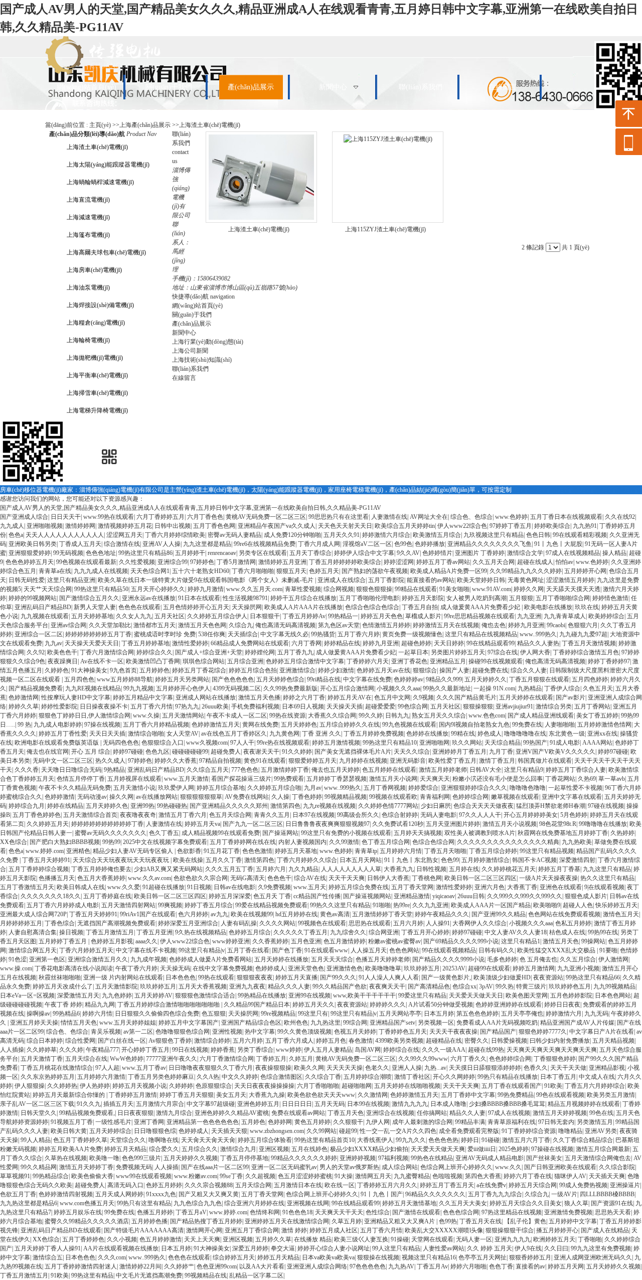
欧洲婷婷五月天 (554, 1239)
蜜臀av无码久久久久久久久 (110, 832)
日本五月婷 (439, 1013)
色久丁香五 (164, 832)
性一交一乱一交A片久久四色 (398, 1130)
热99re (401, 905)
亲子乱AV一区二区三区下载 (37, 1103)
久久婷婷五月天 (48, 823)
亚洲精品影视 (607, 1067)
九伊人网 (378, 1121)
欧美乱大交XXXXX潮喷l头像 (444, 1230)
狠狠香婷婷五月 (530, 1257)
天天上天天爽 (202, 1239)
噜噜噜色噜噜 (528, 787)
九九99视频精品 (614, 986)
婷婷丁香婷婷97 (609, 661)
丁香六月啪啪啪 (253, 571)
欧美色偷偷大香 (92, 1176)
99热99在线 (603, 932)
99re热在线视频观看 (283, 742)
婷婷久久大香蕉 (175, 760)
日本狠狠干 (265, 616)
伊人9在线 (528, 1248)
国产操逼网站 (280, 832)
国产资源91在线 (612, 1203)
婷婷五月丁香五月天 (447, 1185)
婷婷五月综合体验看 (265, 1140)
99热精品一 (343, 616)
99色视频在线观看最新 (86, 561)
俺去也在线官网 (48, 751)
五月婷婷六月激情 (101, 1076)
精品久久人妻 (467, 1112)
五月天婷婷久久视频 (191, 1158)
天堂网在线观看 (432, 1239)
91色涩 (18, 959)
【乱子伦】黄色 (525, 1221)
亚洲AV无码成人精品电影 (489, 1158)
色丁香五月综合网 (386, 841)
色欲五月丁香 (18, 1194)
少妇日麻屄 (436, 805)
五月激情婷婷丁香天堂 (382, 914)
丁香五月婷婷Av (304, 616)
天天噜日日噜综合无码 (71, 769)
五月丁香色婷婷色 (37, 814)
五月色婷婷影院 (571, 995)
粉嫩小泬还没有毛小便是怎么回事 (497, 778)
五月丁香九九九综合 (495, 1194)
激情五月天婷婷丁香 (86, 1167)
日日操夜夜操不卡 (104, 706)
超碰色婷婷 (416, 643)
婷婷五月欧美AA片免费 (70, 1149)
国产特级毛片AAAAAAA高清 (144, 1230)
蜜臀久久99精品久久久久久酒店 (87, 1221)
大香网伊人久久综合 (479, 923)
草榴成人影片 (423, 616)
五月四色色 (79, 679)
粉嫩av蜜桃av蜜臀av (394, 941)
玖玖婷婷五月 (422, 968)
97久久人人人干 (480, 814)
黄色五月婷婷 (312, 1121)
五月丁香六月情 (151, 706)
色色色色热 (443, 1140)
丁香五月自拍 (420, 607)
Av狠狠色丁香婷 (170, 1040)
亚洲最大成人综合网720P (33, 914)
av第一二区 (138, 1031)
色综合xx (464, 986)
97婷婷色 (202, 561)
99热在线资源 (287, 715)
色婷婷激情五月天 (216, 724)
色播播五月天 (57, 878)
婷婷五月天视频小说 (139, 1085)
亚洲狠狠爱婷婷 (30, 552)
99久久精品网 (39, 1167)
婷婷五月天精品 (125, 1149)
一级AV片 (564, 1194)
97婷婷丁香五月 (511, 525)
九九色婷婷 (117, 995)
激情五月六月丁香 (526, 1140)
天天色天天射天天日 (345, 525)
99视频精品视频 (346, 796)
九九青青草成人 (565, 616)
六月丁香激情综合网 (227, 1058)
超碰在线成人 (535, 561)
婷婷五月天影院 (423, 598)
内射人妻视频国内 (302, 841)
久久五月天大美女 (463, 1203)
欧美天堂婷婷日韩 (481, 580)
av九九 (219, 914)
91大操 (344, 1176)
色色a (16, 534)
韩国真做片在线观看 (545, 760)
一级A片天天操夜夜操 (548, 878)
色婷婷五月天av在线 (383, 670)
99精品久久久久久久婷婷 (304, 1158)
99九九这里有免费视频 (601, 1248)
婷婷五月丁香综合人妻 (576, 769)
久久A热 (208, 1076)
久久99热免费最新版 (290, 688)
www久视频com (207, 742)
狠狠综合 (425, 670)
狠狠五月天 (291, 571)
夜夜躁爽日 (63, 661)
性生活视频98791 (245, 598)
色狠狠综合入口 (162, 742)
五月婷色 (253, 1121)
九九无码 (596, 1013)
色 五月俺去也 (538, 959)
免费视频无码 (134, 1167)
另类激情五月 (595, 1121)
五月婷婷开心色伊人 (183, 688)
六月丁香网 (306, 643)
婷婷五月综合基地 (221, 787)
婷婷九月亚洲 (526, 625)
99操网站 (593, 941)
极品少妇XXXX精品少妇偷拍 (369, 1149)
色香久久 (536, 1067)
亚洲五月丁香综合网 (252, 1230)
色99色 (403, 543)
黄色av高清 (335, 914)
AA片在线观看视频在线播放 (120, 1248)
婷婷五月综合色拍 (253, 670)
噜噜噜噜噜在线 (525, 733)
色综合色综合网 (433, 841)
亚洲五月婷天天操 (34, 1022)
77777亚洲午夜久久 (171, 1058)
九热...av (435, 1067)
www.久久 (508, 1167)
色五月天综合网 (230, 814)
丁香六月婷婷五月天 (86, 950)
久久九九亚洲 (430, 905)
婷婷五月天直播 (296, 977)
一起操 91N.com (494, 688)
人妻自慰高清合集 (33, 932)
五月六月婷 (408, 923)
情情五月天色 (79, 1022)
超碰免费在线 (490, 670)
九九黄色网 (284, 733)
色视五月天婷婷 (355, 1031)
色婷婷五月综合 (250, 932)
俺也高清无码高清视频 (285, 625)
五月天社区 (169, 616)
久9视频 (423, 697)
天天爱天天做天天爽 (438, 1149)
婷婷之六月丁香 (304, 697)
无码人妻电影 (438, 814)
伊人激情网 (613, 959)
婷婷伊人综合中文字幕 (364, 552)
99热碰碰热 (172, 805)
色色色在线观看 (139, 607)
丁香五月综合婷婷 (493, 851)
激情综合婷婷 (212, 1040)
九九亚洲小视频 (578, 968)
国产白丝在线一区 (122, 1040)
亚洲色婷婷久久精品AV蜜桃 (232, 1112)
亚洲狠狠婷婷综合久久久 (474, 787)
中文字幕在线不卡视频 (146, 950)
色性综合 (378, 1212)
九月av (313, 787)
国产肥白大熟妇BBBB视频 (65, 841)
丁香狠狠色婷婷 (555, 1058)
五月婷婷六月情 (401, 851)
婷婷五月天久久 (313, 1004)
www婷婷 (288, 1049)
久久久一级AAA (443, 1049)
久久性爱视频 (137, 561)
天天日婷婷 (449, 643)
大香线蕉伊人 (375, 1140)
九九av (53, 643)
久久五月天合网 (493, 561)
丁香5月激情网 (236, 561)
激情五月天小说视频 (510, 823)
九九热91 (585, 525)
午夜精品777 (102, 1049)
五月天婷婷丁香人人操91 (48, 1248)
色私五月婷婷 (573, 923)
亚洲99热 (142, 805)
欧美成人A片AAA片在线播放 (303, 607)
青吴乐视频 (106, 1031)
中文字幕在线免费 (367, 679)
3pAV (486, 986)
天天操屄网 (247, 607)
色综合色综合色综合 (372, 607)
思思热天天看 (613, 1212)
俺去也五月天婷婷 (335, 769)
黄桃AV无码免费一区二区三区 (266, 516)
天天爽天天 (435, 778)
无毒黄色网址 (526, 580)
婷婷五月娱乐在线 (78, 1212)
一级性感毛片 (113, 1121)
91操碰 (400, 1239)
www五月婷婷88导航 (124, 679)
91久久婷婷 (297, 751)
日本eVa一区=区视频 (27, 995)
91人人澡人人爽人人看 (389, 977)
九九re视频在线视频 (329, 805)
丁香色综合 (60, 923)
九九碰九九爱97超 (583, 634)
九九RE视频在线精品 (93, 688)
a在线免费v (491, 1185)
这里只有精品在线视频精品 (481, 634)
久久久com (112, 1257)
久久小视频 (122, 1239)
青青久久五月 (272, 814)
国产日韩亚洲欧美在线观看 (560, 1167)
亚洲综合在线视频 (390, 1112)
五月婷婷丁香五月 (63, 941)
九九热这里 (325, 1022)
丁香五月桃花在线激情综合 (57, 1067)
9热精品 (114, 769)
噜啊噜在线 (163, 1140)
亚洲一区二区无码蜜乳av (284, 1167)
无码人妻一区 (474, 1239)
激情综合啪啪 (146, 733)
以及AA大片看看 (261, 1266)
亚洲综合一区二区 (39, 634)
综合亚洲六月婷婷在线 (254, 1203)
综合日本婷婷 (45, 1040)
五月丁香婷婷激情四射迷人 (81, 1266)
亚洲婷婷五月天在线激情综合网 (287, 1221)
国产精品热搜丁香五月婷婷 (206, 1221)
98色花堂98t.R (557, 823)
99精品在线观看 (416, 589)
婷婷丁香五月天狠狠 (186, 1094)
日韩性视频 (431, 869)
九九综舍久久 (348, 932)
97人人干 (242, 742)
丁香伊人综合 (562, 688)
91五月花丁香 (222, 851)
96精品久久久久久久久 (435, 1194)
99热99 (111, 841)
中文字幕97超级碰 (211, 1103)
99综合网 (355, 1022)
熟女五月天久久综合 (439, 715)
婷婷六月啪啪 (468, 1266)
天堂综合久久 (128, 1140)
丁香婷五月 (271, 1058)
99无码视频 (68, 552)
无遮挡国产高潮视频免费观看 (116, 923)
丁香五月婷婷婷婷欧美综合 (345, 561)
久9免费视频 (274, 887)
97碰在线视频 (606, 805)
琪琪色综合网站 (204, 661)
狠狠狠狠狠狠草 (201, 796)
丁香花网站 (560, 778)
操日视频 (71, 932)
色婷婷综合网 (470, 796)
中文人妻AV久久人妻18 (516, 932)
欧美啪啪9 (546, 905)
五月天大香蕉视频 (203, 986)
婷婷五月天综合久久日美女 (526, 1203)
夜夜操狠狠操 (273, 1067)
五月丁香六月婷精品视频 (156, 724)
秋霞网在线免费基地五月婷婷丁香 (563, 832)
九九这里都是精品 (207, 543)
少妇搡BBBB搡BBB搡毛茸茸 (507, 1103)
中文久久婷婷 (240, 1076)
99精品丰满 (470, 1121)
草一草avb (611, 778)
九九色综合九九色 (198, 1203)
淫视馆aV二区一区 (367, 543)
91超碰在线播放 (163, 887)
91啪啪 (382, 905)
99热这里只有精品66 (593, 977)
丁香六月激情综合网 (107, 652)
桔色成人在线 (567, 932)
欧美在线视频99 (252, 914)
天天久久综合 (412, 751)
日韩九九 (397, 715)
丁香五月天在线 (480, 1221)
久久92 (36, 652)
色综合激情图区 (281, 1076)
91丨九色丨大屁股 (558, 543)
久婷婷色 (57, 670)
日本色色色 (181, 977)
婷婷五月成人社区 (333, 1230)
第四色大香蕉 (483, 1176)
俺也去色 (494, 625)
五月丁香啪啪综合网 (563, 598)
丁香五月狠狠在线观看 (539, 679)
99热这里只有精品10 (390, 742)
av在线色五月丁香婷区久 (234, 733)
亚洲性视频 (227, 1031)
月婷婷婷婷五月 (21, 923)
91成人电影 (565, 742)
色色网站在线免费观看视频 (564, 914)
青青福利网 (435, 796)
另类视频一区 (436, 1022)
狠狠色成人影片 (586, 896)
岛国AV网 (368, 1049)
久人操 (280, 796)
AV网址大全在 (429, 516)
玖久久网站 (467, 742)
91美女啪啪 (454, 589)
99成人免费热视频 (583, 1185)
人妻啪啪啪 (560, 724)
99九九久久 (411, 1140)
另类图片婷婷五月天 (458, 652)
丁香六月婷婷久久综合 (307, 860)
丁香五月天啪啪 (445, 851)
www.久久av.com (149, 878)
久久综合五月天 (208, 769)
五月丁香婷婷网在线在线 (243, 841)
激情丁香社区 (412, 1076)
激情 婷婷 (294, 1230)
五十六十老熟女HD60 (200, 571)
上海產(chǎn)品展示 (145, 124)
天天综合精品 (503, 742)
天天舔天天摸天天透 (573, 589)
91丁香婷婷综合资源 (529, 1130)
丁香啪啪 (590, 1239)
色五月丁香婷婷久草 (80, 1140)
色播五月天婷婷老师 (383, 959)
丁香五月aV (191, 1212)
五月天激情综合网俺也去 (598, 1158)
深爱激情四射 (577, 860)
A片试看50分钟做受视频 (440, 1004)
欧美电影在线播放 (548, 607)
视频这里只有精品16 (429, 1257)
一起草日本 (413, 652)
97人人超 (107, 1067)
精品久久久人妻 (289, 986)
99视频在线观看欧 (393, 796)
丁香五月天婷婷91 (46, 860)
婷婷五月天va (202, 823)
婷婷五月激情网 (534, 968)
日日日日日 (297, 1103)
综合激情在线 (122, 543)
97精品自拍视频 (220, 760)
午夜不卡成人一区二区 (237, 715)
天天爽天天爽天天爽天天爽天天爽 (552, 1049)
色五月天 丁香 (272, 896)
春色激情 (361, 1040)
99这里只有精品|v (202, 950)
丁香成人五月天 (80, 543)
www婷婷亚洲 (231, 941)
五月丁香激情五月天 (27, 887)
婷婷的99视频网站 (33, 598)
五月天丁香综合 (310, 552)
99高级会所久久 (358, 814)
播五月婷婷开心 (557, 1230)
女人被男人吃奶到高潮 (476, 598)
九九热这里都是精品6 (28, 1203)
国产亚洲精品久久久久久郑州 (229, 805)
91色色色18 (297, 1212)
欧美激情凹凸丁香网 (153, 661)
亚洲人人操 (407, 1067)
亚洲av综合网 (68, 625)
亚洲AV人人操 (161, 543)
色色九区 (157, 751)
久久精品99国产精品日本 (257, 1004)
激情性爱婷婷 (190, 643)
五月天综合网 (253, 1185)
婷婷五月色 (331, 1040)
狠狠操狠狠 (478, 706)
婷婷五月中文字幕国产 (188, 1022)
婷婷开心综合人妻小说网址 (333, 1248)
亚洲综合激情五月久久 (98, 959)
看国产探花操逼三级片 (241, 778)
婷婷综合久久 (154, 652)
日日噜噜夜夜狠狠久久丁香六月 (211, 1067)
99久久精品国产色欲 (339, 986)
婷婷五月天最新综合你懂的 (69, 1094)
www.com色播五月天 (87, 1203)
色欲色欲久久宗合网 (201, 878)
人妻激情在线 (389, 516)
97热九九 (187, 706)
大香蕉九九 (399, 869)
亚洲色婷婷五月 (258, 1103)
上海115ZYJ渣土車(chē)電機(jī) (385, 229)
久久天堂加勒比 (110, 625)
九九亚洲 (529, 616)
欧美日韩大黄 (69, 1130)
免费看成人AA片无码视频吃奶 (497, 1022)
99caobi (556, 625)
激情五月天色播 (259, 697)
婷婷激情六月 (564, 1013)
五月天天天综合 (332, 959)
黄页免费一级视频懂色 (412, 634)
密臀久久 (476, 1040)
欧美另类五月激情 (611, 1094)
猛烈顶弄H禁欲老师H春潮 (550, 805)
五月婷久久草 (273, 1239)
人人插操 (12, 1049)
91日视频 (199, 887)
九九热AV (401, 1266)
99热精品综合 (51, 1176)
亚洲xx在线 (602, 733)
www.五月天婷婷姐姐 (127, 1022)
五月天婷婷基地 (92, 616)
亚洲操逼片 (625, 1185)
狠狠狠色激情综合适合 (205, 995)
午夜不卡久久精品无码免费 (75, 787)
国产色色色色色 (233, 679)
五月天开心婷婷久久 (158, 589)
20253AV (453, 968)
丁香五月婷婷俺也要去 (101, 869)
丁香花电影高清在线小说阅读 (74, 968)
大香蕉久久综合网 (332, 715)
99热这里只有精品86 (145, 552)
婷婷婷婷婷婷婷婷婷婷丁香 (107, 823)
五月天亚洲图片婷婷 (453, 823)
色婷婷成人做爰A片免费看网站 (210, 959)
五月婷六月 (271, 869)
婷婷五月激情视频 (336, 742)
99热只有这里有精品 (144, 1203)
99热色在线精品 (432, 1158)
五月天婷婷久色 (107, 805)
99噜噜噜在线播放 (603, 823)
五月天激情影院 (116, 986)
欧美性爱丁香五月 (452, 760)
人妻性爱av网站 (443, 1248)
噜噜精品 (570, 1130)
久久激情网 (373, 1094)
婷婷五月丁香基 (559, 869)
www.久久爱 (123, 887)
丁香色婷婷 (307, 796)
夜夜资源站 (548, 977)
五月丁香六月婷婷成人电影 (63, 905)
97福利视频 (393, 1158)
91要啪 (608, 950)
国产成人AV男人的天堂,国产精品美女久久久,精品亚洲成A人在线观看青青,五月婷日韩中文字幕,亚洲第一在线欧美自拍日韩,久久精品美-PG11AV (190, 507)
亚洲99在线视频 (309, 995)
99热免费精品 (516, 1094)
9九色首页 (123, 670)
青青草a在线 (55, 571)
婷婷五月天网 (566, 1266)
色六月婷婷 (193, 914)
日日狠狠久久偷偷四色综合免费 (157, 1013)
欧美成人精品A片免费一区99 (448, 571)
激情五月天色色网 (202, 625)
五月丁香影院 (386, 580)
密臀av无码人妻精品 (234, 534)
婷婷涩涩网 (399, 561)
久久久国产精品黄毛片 (466, 697)
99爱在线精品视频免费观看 (271, 905)
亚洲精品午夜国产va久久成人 (276, 525)
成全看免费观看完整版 (469, 1130)
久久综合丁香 (323, 1076)
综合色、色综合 (471, 516)
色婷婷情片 (437, 552)
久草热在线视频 (66, 1158)
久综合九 (241, 625)
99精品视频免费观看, (87, 1112)
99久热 (505, 986)
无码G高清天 (247, 878)
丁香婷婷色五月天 (403, 1031)
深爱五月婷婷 (250, 1248)
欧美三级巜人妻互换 (361, 1239)
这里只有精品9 (523, 769)
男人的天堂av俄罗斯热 (349, 1167)
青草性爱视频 (303, 589)
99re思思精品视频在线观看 (479, 616)
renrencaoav (222, 552)
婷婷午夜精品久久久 (442, 914)
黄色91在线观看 (265, 760)
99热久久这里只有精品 (340, 905)
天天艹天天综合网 (48, 589)
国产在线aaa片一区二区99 (215, 1167)
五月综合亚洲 (245, 661)
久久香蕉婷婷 (270, 941)
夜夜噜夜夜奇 (138, 814)
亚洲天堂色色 (306, 968)
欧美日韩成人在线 (81, 887)
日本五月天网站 (361, 860)
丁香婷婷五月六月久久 (387, 1185)
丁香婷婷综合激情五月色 (586, 652)
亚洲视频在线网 (308, 1203)
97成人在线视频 (509, 1112)
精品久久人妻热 (538, 643)
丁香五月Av (432, 1266)
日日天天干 (66, 516)
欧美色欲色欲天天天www (321, 1094)
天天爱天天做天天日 (476, 995)
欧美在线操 (188, 860)
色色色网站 (404, 950)
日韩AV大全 (485, 769)
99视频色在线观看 (322, 923)
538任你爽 (211, 634)
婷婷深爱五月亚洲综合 (188, 923)
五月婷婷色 (154, 670)
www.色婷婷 (511, 516)
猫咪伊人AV (570, 1176)
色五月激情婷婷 (345, 941)
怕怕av (564, 561)
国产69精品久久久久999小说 (461, 941)
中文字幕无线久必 (284, 634)
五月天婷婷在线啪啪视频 (407, 1085)
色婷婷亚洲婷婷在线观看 (508, 1004)
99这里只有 (313, 1013)
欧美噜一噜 (104, 1158)
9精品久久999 (444, 679)
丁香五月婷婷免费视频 (374, 733)
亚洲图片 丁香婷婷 (480, 552)
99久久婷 (371, 715)
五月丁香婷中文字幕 (468, 1094)
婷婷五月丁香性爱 (63, 733)
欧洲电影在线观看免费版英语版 (57, 742)
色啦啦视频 (447, 1176)
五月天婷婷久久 (485, 679)
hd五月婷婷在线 (296, 914)
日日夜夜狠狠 (135, 1112)
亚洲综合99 (172, 561)
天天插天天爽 (607, 1176)
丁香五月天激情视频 (589, 643)
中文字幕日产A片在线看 (601, 1031)
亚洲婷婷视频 (358, 1158)
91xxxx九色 (161, 1194)
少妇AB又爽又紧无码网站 (168, 869)
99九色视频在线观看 (409, 724)
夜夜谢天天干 (261, 751)
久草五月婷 (347, 1221)
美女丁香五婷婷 (597, 715)
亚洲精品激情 (412, 896)
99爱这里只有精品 (422, 995)
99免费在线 (527, 724)
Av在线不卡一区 (101, 661)
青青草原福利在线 (512, 1121)
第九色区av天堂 (339, 625)
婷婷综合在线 (401, 1049)
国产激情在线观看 (416, 1212)
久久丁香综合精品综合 (583, 1140)
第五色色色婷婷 (477, 1013)
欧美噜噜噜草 (383, 968)
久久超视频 (260, 1176)
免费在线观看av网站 (298, 1112)
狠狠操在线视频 (378, 1257)
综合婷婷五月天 (234, 1257)
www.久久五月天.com (254, 589)
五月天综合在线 (86, 1058)
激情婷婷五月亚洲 (282, 561)
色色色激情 (257, 851)
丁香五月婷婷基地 (145, 643)
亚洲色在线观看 (561, 887)
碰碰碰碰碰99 (190, 751)
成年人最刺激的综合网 (422, 1121)
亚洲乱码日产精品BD (43, 607)
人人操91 (438, 923)
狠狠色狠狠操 (374, 589)
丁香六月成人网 (319, 543)
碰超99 (348, 1130)
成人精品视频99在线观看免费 (221, 832)
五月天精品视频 (613, 1040)
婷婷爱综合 (423, 787)
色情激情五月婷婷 (386, 625)
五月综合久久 (200, 1149)
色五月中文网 (392, 697)
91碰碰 (491, 1140)
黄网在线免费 (260, 724)
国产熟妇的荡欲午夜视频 (375, 571)
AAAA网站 (597, 742)
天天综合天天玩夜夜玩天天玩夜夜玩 (122, 860)
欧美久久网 (309, 1067)
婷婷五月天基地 (296, 851)
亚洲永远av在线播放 (149, 598)
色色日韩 (538, 534)
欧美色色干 (62, 652)
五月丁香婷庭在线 (107, 896)
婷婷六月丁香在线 (528, 1176)
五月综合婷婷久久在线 (349, 724)
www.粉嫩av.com (195, 1176)
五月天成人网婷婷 (119, 1194)
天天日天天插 (107, 733)
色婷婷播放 (430, 543)
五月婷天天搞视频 (418, 832)
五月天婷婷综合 (110, 1130)
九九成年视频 (148, 959)
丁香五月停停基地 (244, 1158)
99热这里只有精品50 (101, 589)
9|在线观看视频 (604, 887)
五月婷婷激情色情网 (604, 724)
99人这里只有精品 (396, 1248)
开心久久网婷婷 (454, 1076)
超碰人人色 (578, 905)
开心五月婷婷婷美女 (531, 814)
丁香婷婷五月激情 (133, 1094)
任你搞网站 (432, 1112)
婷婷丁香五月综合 (209, 905)
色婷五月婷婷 (164, 1185)
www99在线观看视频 (144, 1176)
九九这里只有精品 (607, 869)
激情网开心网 (204, 1230)
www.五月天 (309, 887)
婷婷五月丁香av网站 (443, 561)
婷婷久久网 (529, 589)
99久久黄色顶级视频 (304, 1031)
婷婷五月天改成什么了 (63, 986)
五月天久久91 (342, 534)
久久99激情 (344, 841)
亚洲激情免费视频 (568, 1212)
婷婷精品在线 (342, 643)
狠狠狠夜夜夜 (255, 977)
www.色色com (486, 715)
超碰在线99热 (486, 1049)
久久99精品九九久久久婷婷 (526, 571)
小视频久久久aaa (398, 688)
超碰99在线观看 (489, 968)
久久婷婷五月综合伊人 (217, 616)
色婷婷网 (280, 1121)
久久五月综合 (578, 959)
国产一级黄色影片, (446, 977)
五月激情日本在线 (298, 1185)
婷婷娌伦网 (260, 652)
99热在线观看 (216, 977)
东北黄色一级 (567, 733)
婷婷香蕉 (223, 1049)
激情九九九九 (410, 1103)
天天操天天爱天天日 (92, 643)
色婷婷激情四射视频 (66, 1194)
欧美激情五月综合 (437, 534)
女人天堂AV (183, 733)
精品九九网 (100, 1004)
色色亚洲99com (217, 1266)
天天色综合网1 (150, 571)
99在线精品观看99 (490, 643)
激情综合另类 (554, 706)
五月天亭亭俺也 (522, 1013)
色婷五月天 (324, 571)
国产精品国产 (498, 1031)
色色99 (450, 860)
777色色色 (244, 769)
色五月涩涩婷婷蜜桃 (305, 1176)
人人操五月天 (369, 950)
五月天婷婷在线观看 (526, 697)
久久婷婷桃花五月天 (509, 869)
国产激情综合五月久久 (89, 598)
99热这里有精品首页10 (324, 1140)
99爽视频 (170, 905)
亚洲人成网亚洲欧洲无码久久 (593, 1257)
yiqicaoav (443, 896)
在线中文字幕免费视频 (223, 968)
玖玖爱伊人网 (176, 787)
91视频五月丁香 (72, 1121)
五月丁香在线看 (248, 950)
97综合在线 (503, 652)
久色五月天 (598, 688)
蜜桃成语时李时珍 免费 (165, 634)
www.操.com (16, 968)
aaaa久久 (146, 941)
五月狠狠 (521, 598)
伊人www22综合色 (462, 525)
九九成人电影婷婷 (58, 724)
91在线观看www (326, 950)
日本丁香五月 (558, 1076)
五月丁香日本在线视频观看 (566, 516)
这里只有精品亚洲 (71, 580)
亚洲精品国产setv (392, 1022)
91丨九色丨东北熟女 (411, 860)
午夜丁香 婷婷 (63, 1004)
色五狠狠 (214, 1013)
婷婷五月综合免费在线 (359, 887)
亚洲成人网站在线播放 (206, 697)
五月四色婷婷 (590, 679)
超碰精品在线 (444, 1040)
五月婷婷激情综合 (485, 860)
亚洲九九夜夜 (247, 986)
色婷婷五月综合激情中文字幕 (305, 661)
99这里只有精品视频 (547, 851)
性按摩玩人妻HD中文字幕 (75, 697)
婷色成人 (489, 733)
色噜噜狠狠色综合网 (182, 1031)
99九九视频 (138, 688)
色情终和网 (265, 1212)
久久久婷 (71, 1049)
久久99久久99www (423, 1058)
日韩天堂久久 (39, 1112)
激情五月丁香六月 (182, 814)
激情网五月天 (373, 1176)
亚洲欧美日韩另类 (33, 543)
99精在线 (463, 733)
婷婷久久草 (24, 706)
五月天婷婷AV (153, 995)
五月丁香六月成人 (289, 1040)
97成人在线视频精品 (573, 552)
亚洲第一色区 (47, 959)
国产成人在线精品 (605, 1230)
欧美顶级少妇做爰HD (502, 977)
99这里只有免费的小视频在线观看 (346, 832)
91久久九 (89, 1103)
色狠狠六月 (583, 625)
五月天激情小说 (134, 787)
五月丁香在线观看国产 (512, 1085)
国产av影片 (570, 697)
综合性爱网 (80, 1040)
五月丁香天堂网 (412, 887)
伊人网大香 (535, 652)
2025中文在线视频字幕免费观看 (165, 841)
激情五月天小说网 (393, 778)
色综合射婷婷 (400, 814)
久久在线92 (620, 516)
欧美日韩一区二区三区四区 (480, 878)
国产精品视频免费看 (36, 688)
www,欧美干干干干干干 (364, 995)
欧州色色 (296, 1022)
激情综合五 (48, 1257)
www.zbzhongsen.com (277, 1130)
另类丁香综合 (255, 1049)
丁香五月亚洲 (154, 932)
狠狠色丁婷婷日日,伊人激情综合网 (84, 715)
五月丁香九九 (295, 652)
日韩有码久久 (496, 950)
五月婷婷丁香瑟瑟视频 (336, 778)
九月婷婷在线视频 (363, 760)
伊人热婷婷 (95, 1085)
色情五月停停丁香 (81, 778)
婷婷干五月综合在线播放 (303, 598)
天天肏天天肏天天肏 (208, 1140)
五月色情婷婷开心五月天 (196, 607)
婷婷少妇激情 (336, 670)
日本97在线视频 (313, 814)
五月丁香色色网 (214, 525)
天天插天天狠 (229, 1130)
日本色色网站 (613, 995)
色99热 (448, 1221)
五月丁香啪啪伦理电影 (369, 598)
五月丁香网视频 (385, 787)
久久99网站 (321, 1130)
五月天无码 (329, 1103)
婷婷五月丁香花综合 (199, 670)
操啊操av (38, 1013)
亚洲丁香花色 (409, 661)
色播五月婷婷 (155, 1212)
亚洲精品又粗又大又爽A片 (400, 1221)
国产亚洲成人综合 (24, 516)
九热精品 (530, 688)
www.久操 (146, 715)
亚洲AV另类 (601, 1130)
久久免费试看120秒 (397, 823)
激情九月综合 (174, 1112)
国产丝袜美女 (544, 1158)
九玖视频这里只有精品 (493, 534)
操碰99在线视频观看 (495, 661)
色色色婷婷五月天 (30, 561)
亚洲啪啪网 (434, 742)
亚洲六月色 (489, 887)
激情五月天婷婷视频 (560, 1112)
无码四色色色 (121, 742)
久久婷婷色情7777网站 (388, 805)
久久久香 (27, 769)
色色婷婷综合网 (510, 1058)
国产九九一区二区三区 (253, 823)
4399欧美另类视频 (399, 1040)
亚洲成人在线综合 (341, 580)
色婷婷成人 (270, 968)
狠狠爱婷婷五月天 (312, 760)
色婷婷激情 (60, 796)
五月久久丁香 (224, 860)
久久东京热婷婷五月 (48, 1076)
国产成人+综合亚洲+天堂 (208, 652)
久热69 (587, 778)
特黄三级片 (531, 986)
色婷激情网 (24, 697)
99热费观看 (289, 778)
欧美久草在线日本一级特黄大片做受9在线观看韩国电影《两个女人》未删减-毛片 (206, 580)
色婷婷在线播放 (427, 733)
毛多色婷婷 (502, 959)
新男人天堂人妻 (95, 607)
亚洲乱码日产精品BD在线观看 (61, 1230)
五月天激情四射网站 (128, 905)
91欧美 (553, 1085)
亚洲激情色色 (345, 968)
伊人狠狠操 (30, 1085)
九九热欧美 (577, 841)
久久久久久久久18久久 (51, 896)
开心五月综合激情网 (347, 688)
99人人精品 (36, 1140)
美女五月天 (231, 1094)
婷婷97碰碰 (128, 751)
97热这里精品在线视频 (512, 1212)
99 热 (24, 724)
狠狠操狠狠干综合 (510, 1230)
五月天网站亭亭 (400, 1013)
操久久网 (121, 796)
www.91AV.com (491, 589)
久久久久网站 (277, 923)
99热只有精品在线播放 (507, 1076)
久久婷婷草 (42, 1049)
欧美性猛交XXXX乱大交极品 (557, 950)
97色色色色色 (368, 1266)
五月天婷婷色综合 (280, 679)
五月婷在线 (464, 869)
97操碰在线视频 (552, 1149)
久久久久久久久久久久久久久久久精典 (508, 841)
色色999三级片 (141, 1158)
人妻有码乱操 (239, 923)
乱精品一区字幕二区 (256, 1275)
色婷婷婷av (408, 679)
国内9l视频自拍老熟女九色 (474, 724)
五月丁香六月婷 (359, 634)
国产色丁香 (287, 950)
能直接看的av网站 (430, 580)
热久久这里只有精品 (607, 878)
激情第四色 (285, 805)
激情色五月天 (621, 914)
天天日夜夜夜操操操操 (264, 1085)
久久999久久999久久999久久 (524, 896)
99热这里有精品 (92, 1275)
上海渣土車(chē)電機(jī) (209, 124)
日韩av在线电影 (234, 887)
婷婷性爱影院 (59, 706)
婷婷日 (470, 1140)
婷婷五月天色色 (382, 616)
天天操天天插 (345, 706)
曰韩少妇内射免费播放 (560, 1040)
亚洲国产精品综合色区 (251, 1022)
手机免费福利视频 (255, 706)
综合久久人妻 (529, 670)
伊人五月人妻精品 (328, 1049)
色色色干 (279, 878)
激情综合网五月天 (33, 950)
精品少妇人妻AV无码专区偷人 (134, 851)
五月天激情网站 (183, 715)
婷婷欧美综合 (552, 525)
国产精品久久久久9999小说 (448, 959)
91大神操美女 (89, 670)
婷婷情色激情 (610, 598)
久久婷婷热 (62, 1085)
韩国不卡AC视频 (534, 860)
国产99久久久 (338, 977)
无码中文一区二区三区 (63, 760)
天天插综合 (243, 634)
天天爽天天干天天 (339, 1212)
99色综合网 (413, 706)
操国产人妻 (454, 670)
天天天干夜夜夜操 (453, 1031)
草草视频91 (15, 1176)
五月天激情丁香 (42, 1058)
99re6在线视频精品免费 (264, 543)
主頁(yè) (100, 124)
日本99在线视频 (368, 1103)
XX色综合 (13, 841)
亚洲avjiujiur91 (514, 706)
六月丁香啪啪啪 (318, 1085)
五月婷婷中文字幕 (573, 1221)
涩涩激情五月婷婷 (570, 580)
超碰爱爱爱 (380, 706)
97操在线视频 (102, 724)
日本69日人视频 (303, 706)
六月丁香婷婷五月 (160, 516)
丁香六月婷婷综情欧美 (175, 534)
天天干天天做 (568, 1067)
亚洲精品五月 (448, 661)
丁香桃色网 (427, 878)
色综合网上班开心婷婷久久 (456, 1167)
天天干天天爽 (347, 878)
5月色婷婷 (573, 814)
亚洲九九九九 (513, 1239)
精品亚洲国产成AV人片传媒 (577, 1022)
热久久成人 (110, 760)
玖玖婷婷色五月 (570, 986)
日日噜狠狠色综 (155, 1130)
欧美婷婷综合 (606, 616)
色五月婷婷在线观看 (389, 769)
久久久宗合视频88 (209, 1185)
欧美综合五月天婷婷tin (405, 525)
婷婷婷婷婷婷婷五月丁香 (98, 634)
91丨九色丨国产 (382, 1194)
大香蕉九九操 (267, 1094)
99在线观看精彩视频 (580, 534)
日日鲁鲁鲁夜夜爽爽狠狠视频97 (327, 823)
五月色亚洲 (306, 941)
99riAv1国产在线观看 (148, 914)
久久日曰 (556, 1248)
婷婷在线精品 (65, 805)
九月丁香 (501, 751)
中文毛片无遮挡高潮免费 (149, 1275)
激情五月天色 (561, 941)
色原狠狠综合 (214, 1085)
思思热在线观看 (370, 923)
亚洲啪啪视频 (45, 525)
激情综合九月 (238, 1149)
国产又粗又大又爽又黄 (209, 1194)
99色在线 (601, 1112)
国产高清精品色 (429, 986)
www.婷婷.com (45, 851)
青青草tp (366, 851)
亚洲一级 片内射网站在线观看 (123, 977)
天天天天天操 (345, 1067)
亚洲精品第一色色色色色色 (203, 1121)
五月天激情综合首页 (90, 814)
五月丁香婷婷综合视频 (39, 869)
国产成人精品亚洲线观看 (541, 715)
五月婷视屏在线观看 (134, 778)
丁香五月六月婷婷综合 (595, 1085)
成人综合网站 (400, 1167)
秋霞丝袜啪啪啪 (60, 977)
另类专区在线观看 (263, 552)
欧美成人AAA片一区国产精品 (491, 905)
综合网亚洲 (384, 932)
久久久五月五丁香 (229, 869)
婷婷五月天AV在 (350, 697)
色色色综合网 (461, 1212)
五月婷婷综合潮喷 (368, 1076)
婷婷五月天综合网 (533, 1185)
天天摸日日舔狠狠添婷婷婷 (485, 1067)
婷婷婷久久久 (388, 1004)
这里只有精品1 (520, 941)
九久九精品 (303, 869)
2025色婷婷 (514, 1149)
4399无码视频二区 (237, 688)
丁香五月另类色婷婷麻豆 (161, 1076)
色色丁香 (501, 1266)
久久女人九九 (134, 616)
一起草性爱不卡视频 (575, 787)
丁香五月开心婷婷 (425, 932)
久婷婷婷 (181, 1085)
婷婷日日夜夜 (562, 1004)
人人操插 (166, 1167)
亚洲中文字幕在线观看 (572, 796)
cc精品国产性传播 (317, 896)
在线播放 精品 (313, 1239)
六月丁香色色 (205, 516)
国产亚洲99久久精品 (498, 914)
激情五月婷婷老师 (443, 769)
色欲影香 (189, 851)
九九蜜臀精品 (412, 1176)
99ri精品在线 (324, 679)
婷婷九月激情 (206, 589)
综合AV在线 (310, 878)
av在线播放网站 (157, 796)
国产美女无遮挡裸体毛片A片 (352, 751)
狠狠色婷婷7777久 (543, 1031)
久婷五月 (301, 1058)
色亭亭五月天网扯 (482, 1257)
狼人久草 (576, 1203)
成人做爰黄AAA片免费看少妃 (481, 607)
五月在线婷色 (309, 1149)
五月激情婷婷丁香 (285, 769)
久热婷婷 (622, 832)
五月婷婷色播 (149, 1221)
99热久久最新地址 (447, 688)
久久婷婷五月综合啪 (274, 787)
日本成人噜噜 (448, 1103)
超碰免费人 (226, 751)
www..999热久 (538, 634)
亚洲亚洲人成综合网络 (317, 1266)
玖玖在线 (587, 607)
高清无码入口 (125, 1185)
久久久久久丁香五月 (300, 932)
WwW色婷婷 (126, 1058)
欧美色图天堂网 (527, 995)
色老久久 (377, 1067)
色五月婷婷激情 (160, 1239)
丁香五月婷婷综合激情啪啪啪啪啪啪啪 (169, 1004)
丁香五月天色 (346, 1112)
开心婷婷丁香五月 (145, 1049)
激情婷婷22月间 (140, 1266)
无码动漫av (92, 796)
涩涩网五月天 (124, 534)
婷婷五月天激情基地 (409, 1203)
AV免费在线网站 (247, 796)
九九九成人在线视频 (101, 571)
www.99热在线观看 (108, 516)
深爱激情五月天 (78, 995)
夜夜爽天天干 (387, 986)
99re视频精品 (278, 1013)
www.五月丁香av (144, 1067)
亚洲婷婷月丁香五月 (459, 751)
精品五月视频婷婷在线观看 (584, 1103)
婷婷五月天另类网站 (182, 679)
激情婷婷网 (80, 525)
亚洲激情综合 (297, 670)
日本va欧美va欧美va (328, 1257)
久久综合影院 (617, 1167)
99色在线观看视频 (560, 1094)
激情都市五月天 (154, 625)
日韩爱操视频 (509, 1040)
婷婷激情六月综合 (386, 534)
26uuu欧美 (215, 706)
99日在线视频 (190, 1049)
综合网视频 (339, 589)
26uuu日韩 (471, 896)
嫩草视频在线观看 (515, 796)
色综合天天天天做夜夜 (483, 805)
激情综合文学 (525, 552)
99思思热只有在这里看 (338, 516)
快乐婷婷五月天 (616, 905)
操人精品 (614, 552)
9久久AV (408, 552)
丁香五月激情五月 (110, 932)
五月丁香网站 (592, 706)
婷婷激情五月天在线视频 (446, 625)
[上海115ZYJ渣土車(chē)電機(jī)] (387, 177)
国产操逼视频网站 (367, 896)
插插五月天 (118, 1103)
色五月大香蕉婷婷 (101, 878)
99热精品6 (66, 1013)
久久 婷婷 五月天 (489, 1248)
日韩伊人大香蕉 (388, 878)
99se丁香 (231, 1176)
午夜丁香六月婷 (136, 968)
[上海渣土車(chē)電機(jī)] (261, 177)
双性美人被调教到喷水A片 (479, 832)
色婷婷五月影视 (112, 941)
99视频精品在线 (206, 1275)
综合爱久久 (164, 1149)
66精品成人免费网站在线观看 (250, 643)
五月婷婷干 (190, 552)
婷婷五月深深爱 (230, 896)
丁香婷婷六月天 (368, 661)
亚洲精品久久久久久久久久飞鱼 (489, 543)
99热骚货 (323, 634)
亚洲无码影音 (408, 760)
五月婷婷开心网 (585, 571)
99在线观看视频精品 (449, 950)
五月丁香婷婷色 (83, 1239)
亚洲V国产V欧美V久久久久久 (555, 751)
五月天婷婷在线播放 (281, 959)
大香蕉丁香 (522, 887)
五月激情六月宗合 (160, 1103)
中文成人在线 (597, 1076)
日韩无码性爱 (27, 580)
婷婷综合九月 (27, 805)
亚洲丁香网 (149, 1121)
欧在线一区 (340, 1185)
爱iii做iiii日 (481, 1149)
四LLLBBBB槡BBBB (607, 1194)
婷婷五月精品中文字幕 (143, 697)
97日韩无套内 (556, 1121)
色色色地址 (101, 552)
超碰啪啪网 (357, 1085)
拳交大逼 (283, 1248)
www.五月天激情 (186, 778)
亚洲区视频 (274, 1149)
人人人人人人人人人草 (351, 869)
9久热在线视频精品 (200, 932)
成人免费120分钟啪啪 (292, 534)
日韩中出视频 (172, 525)
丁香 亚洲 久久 (321, 733)
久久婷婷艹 (179, 1266)
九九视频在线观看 (45, 616)
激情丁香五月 (497, 760)
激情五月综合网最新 (603, 1149)
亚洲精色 (78, 851)
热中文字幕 (260, 1031)
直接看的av (530, 1266)
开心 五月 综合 (90, 751)
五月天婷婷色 (299, 724)
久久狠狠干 (348, 1121)
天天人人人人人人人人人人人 (65, 534)
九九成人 (12, 525)
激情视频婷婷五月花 (125, 525)
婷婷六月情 (97, 1013)
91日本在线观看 (199, 598)
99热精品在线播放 (262, 995)
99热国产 (535, 742)
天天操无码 (175, 968)
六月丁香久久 (468, 1058)
